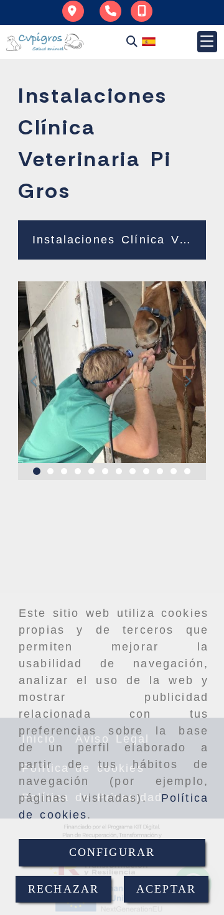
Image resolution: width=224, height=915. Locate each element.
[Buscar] (132, 41)
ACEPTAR (166, 889)
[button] (207, 41)
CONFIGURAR (112, 852)
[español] (149, 40)
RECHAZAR (63, 889)
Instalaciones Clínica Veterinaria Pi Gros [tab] (116, 239)
